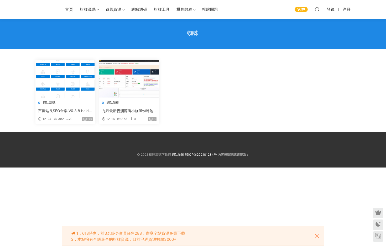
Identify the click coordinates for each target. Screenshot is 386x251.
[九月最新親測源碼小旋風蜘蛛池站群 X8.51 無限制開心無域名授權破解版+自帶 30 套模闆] (129, 79)
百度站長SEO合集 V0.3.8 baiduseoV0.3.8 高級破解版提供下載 (65, 110)
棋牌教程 (184, 9)
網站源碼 (139, 9)
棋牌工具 (162, 9)
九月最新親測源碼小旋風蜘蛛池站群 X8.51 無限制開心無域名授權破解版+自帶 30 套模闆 (128, 110)
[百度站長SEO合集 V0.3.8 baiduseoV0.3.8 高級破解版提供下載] (65, 79)
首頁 (69, 9)
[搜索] (317, 9)
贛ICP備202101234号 (201, 154)
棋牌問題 (210, 9)
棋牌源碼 (88, 9)
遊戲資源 (113, 9)
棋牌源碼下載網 (44, 9)
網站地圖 (178, 154)
